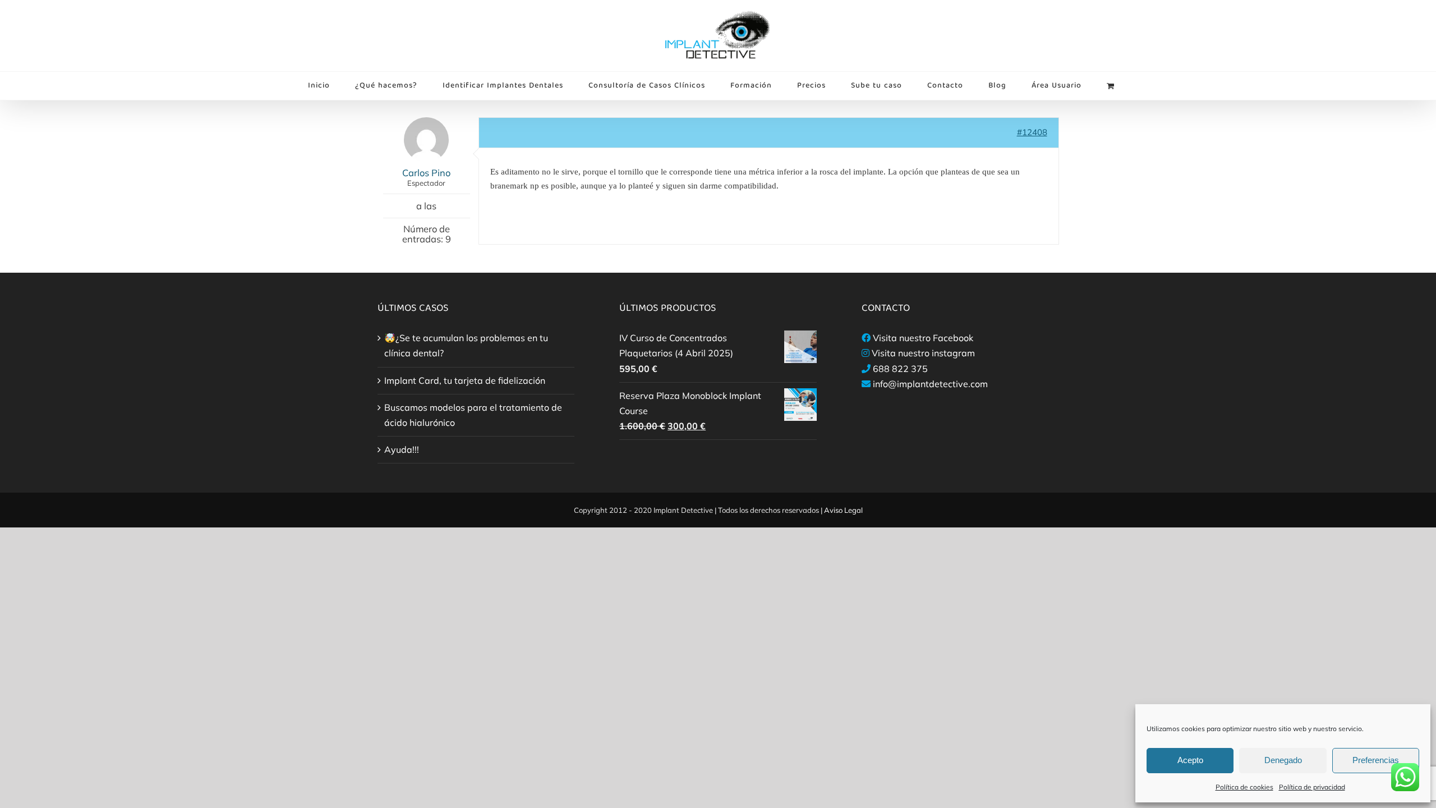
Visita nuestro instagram (923, 353)
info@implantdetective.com (930, 383)
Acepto (1190, 760)
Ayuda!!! (401, 449)
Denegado (1283, 760)
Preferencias (1375, 760)
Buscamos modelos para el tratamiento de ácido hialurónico (473, 415)
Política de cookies (1244, 787)
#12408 (1032, 132)
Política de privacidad (1312, 787)
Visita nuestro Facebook (923, 337)
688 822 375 (900, 368)
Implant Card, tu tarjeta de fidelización (464, 380)
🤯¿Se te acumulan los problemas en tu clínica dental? (466, 345)
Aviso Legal (843, 510)
